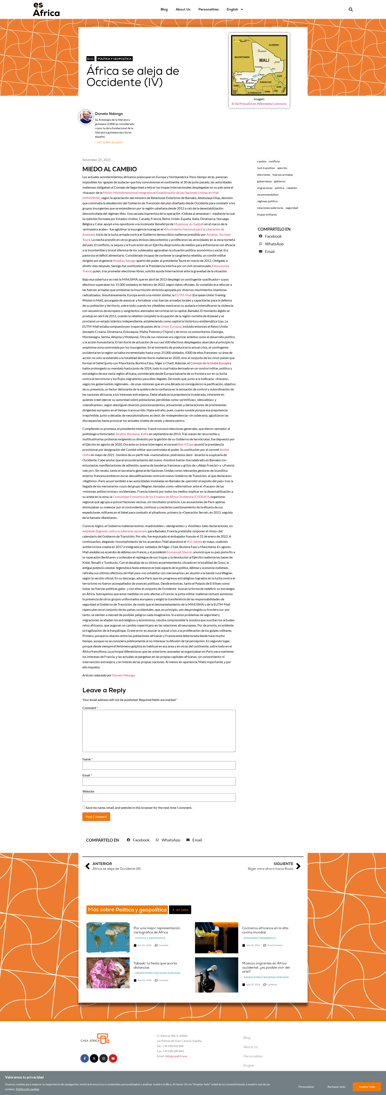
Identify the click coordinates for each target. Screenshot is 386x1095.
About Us (183, 9)
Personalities (208, 9)
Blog (164, 9)
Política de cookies (27, 1089)
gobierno (279, 181)
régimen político (267, 201)
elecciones (263, 174)
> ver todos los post (109, 142)
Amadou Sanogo (124, 260)
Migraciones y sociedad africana (157, 972)
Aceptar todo (367, 1086)
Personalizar (306, 1086)
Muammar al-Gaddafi (189, 224)
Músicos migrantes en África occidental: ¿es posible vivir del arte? (266, 967)
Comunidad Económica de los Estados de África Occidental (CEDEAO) (161, 496)
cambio (261, 161)
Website (88, 791)
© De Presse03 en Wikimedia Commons (259, 103)
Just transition (266, 168)
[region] (193, 1083)
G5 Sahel (194, 541)
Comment (90, 707)
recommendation (268, 194)
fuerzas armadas (283, 174)
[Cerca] (381, 1074)
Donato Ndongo (123, 675)
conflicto (274, 161)
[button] (351, 9)
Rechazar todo (336, 1086)
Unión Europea (171, 326)
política (279, 188)
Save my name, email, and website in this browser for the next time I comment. (139, 807)
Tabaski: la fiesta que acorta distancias (155, 965)
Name (87, 759)
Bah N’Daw (186, 444)
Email (87, 775)
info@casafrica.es (176, 1056)
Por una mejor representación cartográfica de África (157, 930)
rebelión (292, 188)
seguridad (292, 208)
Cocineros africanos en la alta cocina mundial (265, 930)
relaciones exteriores (270, 208)
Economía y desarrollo (260, 937)
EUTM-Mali (183, 295)
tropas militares (267, 214)
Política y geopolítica (114, 58)
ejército (282, 168)
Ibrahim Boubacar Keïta (132, 434)
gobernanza (264, 181)
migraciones (264, 188)
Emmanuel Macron (179, 552)
